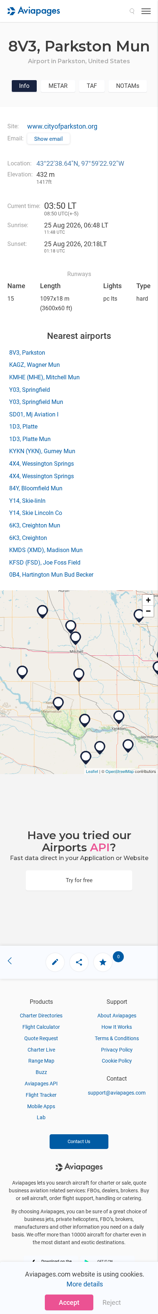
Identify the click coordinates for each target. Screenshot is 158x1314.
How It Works (116, 1027)
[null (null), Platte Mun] (22, 673)
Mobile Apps (41, 1106)
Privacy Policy (117, 1050)
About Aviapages (116, 1015)
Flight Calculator (41, 1027)
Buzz (41, 1072)
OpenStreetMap (119, 771)
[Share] (79, 962)
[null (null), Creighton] (86, 758)
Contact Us (79, 1141)
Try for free (79, 880)
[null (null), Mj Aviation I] (71, 627)
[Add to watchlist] (103, 962)
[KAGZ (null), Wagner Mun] (58, 704)
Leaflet (92, 771)
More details (85, 1284)
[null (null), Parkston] (79, 675)
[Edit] (55, 962)
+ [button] (148, 600)
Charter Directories (41, 1015)
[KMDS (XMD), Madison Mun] (139, 616)
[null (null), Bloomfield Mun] (100, 748)
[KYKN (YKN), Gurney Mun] (119, 717)
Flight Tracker (41, 1095)
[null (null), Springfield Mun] (85, 721)
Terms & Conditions (117, 1038)
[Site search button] (132, 11)
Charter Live (41, 1050)
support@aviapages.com (117, 1093)
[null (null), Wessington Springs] (43, 612)
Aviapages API (41, 1083)
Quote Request (41, 1038)
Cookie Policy (117, 1061)
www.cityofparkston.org (62, 126)
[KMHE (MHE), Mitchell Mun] (76, 638)
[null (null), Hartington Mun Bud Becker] (128, 746)
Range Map (41, 1061)
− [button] (148, 611)
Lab (41, 1117)
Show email (48, 139)
